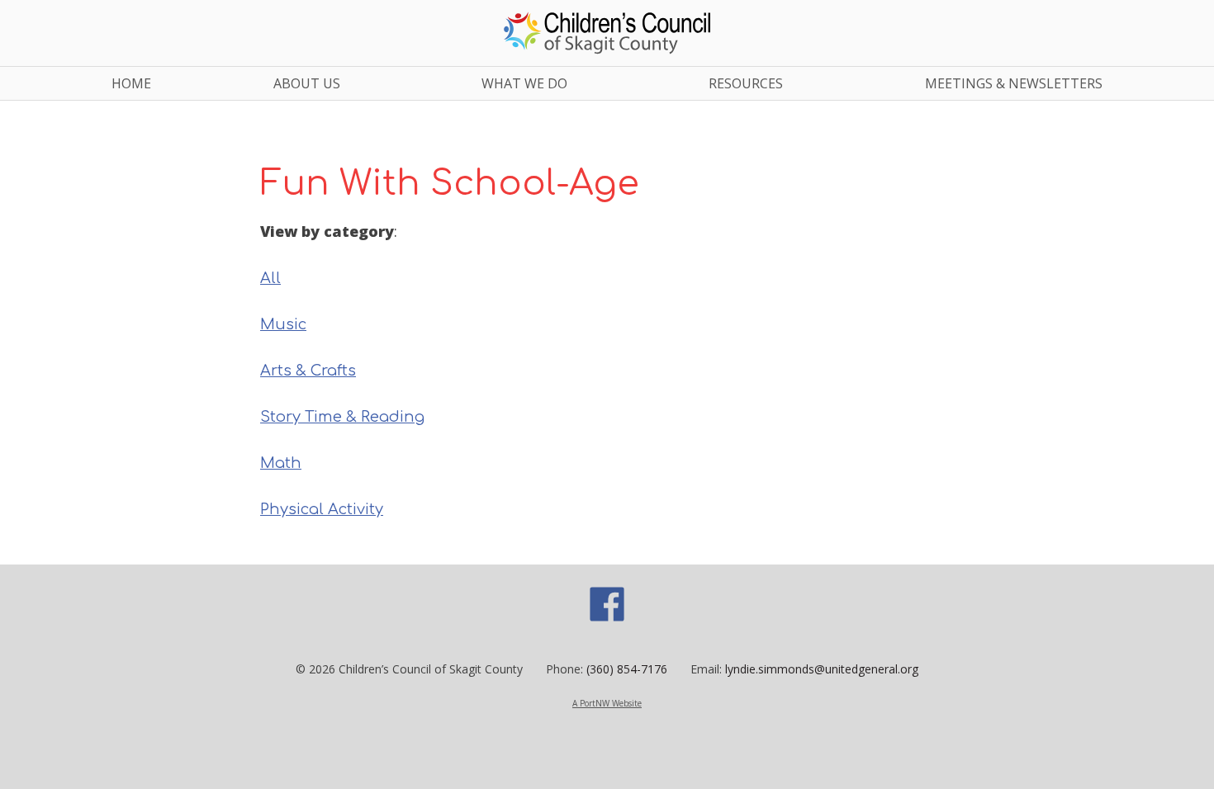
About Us (306, 83)
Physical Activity (321, 509)
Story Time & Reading (342, 417)
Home (131, 83)
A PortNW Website (607, 703)
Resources (746, 83)
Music (283, 324)
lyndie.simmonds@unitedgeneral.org (821, 669)
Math (280, 463)
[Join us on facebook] (607, 619)
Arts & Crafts (308, 370)
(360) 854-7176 (626, 669)
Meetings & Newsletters (1014, 83)
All (270, 278)
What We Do (524, 83)
